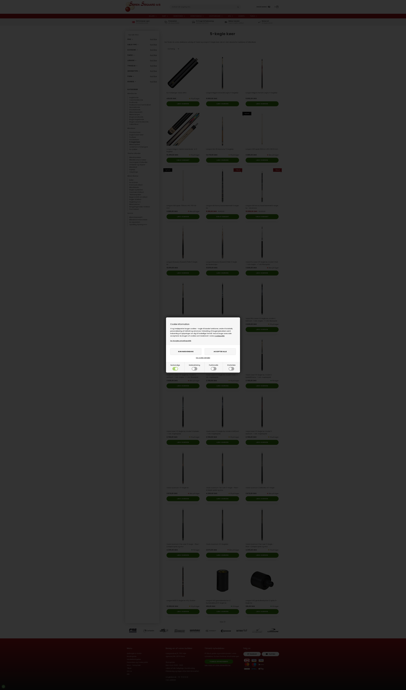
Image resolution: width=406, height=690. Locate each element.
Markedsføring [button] (194, 365)
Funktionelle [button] (213, 365)
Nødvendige (175, 365)
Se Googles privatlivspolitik (180, 341)
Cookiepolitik (219, 336)
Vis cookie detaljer (203, 358)
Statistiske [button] (231, 365)
